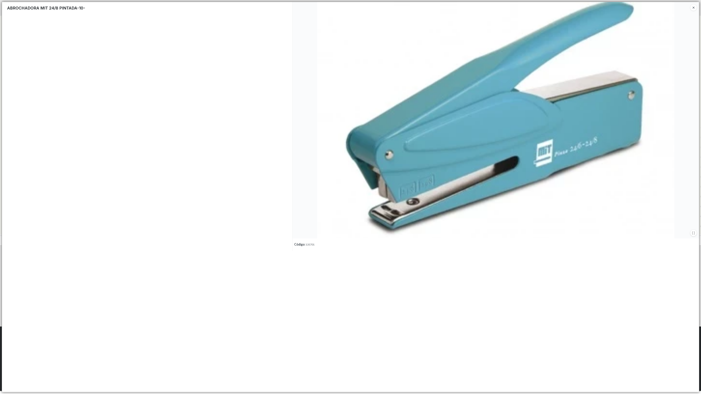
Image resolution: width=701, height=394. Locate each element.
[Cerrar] (693, 7)
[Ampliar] (693, 233)
